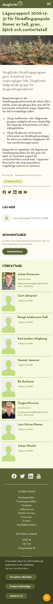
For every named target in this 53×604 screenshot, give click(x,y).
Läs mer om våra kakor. (17, 568)
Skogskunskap (25, 548)
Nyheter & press (26, 513)
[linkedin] (30, 477)
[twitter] (22, 477)
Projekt (26, 521)
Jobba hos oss (26, 509)
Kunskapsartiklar (26, 497)
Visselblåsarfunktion (26, 525)
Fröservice (26, 517)
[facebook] (14, 477)
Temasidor (26, 505)
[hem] (12, 4)
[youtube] (39, 477)
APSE (25, 540)
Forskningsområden (26, 501)
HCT (25, 544)
